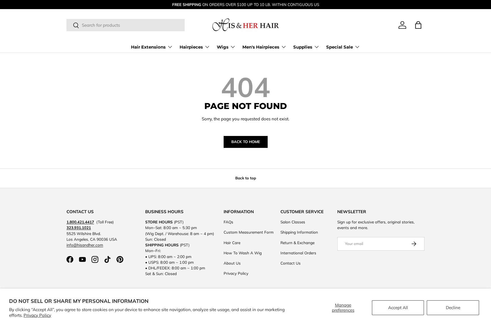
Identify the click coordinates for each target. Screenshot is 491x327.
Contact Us (290, 263)
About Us (232, 263)
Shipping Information (299, 232)
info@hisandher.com (84, 244)
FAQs (228, 221)
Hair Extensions (148, 47)
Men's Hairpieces (260, 47)
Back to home (245, 141)
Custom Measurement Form (249, 232)
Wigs (222, 47)
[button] (418, 25)
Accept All (398, 307)
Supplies (302, 47)
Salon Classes (292, 221)
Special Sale (339, 47)
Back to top (245, 178)
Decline (453, 307)
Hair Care (232, 242)
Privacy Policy (37, 315)
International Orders (298, 252)
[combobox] (125, 25)
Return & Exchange (297, 242)
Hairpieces (191, 47)
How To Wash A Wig (243, 252)
